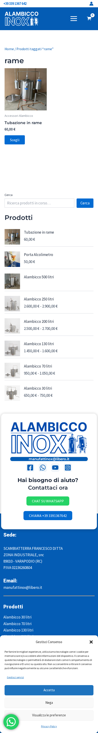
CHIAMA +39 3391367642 (48, 515)
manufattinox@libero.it (49, 459)
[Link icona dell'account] (91, 4)
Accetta (49, 690)
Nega (49, 702)
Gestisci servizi (15, 677)
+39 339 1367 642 (15, 3)
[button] (91, 642)
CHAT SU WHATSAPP (48, 501)
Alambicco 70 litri (17, 623)
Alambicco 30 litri (17, 617)
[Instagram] (68, 467)
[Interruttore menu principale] (73, 18)
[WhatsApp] (43, 467)
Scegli (14, 140)
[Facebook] (30, 467)
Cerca (9, 195)
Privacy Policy (49, 726)
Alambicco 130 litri (18, 630)
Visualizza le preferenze (49, 715)
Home (9, 49)
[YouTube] (55, 467)
